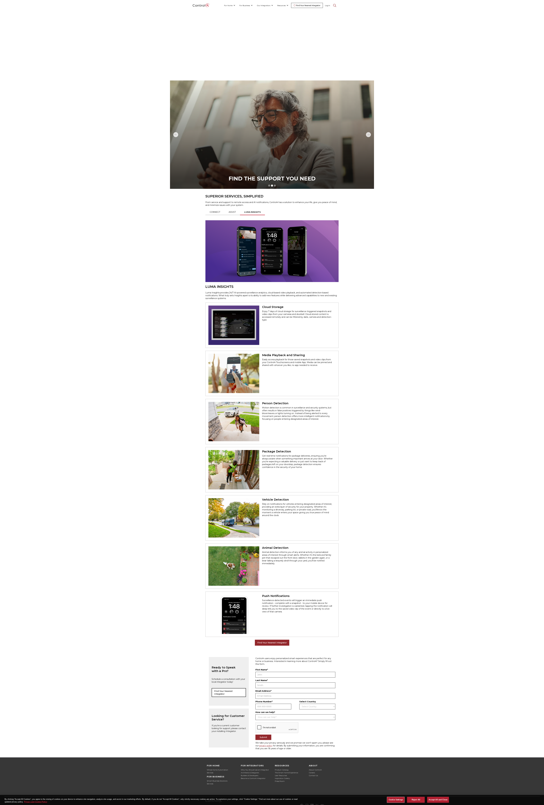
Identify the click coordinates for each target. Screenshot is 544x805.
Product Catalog (281, 770)
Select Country (307, 701)
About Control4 (315, 770)
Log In (327, 5)
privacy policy (265, 745)
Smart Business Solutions (217, 781)
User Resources (281, 775)
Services (210, 773)
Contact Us (313, 775)
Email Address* (263, 691)
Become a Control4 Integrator (253, 778)
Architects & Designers (250, 773)
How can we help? (265, 712)
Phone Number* (264, 701)
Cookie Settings (396, 800)
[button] (230, 5)
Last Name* (261, 680)
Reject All (416, 800)
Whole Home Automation (217, 770)
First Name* (261, 669)
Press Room (280, 781)
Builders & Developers (249, 775)
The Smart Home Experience (286, 773)
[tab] (214, 212)
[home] (201, 5)
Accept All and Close (438, 800)
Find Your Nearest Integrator (272, 642)
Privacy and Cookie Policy (35, 802)
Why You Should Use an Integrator (255, 770)
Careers (312, 773)
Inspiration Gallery (282, 778)
